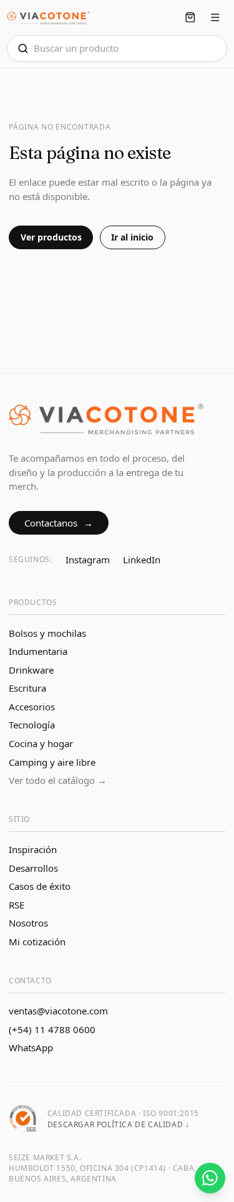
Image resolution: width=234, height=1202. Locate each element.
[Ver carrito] (190, 18)
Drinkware (31, 670)
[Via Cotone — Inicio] (48, 17)
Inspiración (33, 849)
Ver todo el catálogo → (58, 780)
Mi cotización (37, 941)
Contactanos (59, 523)
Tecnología (32, 724)
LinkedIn (141, 559)
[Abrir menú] (215, 18)
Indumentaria (38, 651)
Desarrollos (33, 868)
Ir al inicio (132, 237)
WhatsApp (31, 1047)
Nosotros (28, 923)
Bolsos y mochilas (47, 633)
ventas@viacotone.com (58, 1010)
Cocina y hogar (41, 743)
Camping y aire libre (52, 762)
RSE (16, 905)
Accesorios (32, 706)
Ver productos (51, 237)
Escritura (27, 688)
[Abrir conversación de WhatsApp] (210, 1178)
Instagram (88, 559)
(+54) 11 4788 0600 (52, 1029)
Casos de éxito (40, 886)
